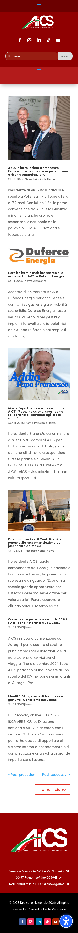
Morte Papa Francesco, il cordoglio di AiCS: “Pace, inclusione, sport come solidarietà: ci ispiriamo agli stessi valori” (37, 413)
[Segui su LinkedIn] (39, 40)
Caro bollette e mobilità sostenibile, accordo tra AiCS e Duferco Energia (36, 274)
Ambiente (40, 281)
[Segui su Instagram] (29, 40)
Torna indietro (53, 789)
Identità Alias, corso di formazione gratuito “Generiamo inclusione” (35, 698)
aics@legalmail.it (56, 884)
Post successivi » (56, 774)
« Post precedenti (22, 774)
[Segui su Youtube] (58, 40)
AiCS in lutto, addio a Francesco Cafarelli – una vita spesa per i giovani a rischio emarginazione (38, 171)
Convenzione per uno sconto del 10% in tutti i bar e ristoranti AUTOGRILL (38, 621)
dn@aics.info (25, 884)
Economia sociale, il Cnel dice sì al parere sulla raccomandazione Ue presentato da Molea (35, 542)
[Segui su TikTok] (49, 40)
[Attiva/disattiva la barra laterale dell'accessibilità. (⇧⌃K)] (66, 921)
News (28, 179)
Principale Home (44, 179)
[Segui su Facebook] (20, 40)
